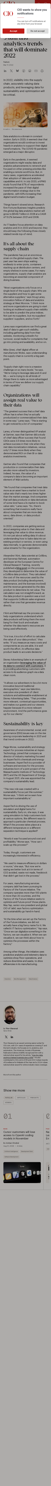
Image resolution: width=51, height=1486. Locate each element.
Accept (13, 31)
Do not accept (38, 31)
